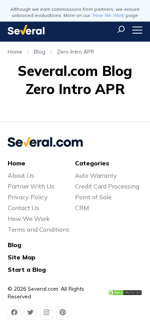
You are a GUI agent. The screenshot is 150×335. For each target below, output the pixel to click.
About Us (21, 175)
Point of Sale (93, 197)
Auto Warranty (96, 175)
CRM (82, 208)
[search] (121, 29)
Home (15, 51)
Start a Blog (27, 269)
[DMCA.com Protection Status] (124, 292)
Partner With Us (31, 186)
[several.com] (26, 30)
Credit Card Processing (107, 186)
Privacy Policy (28, 197)
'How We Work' (108, 15)
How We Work (29, 218)
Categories (92, 163)
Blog (39, 51)
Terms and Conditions (39, 229)
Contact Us (23, 208)
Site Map (21, 257)
